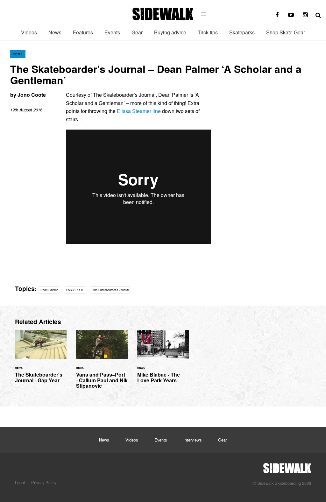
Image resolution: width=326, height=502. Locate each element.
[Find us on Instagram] (305, 15)
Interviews (192, 440)
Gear (137, 32)
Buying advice (170, 32)
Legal (20, 482)
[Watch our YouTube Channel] (291, 15)
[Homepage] (287, 466)
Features (83, 32)
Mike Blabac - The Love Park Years (163, 360)
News (54, 32)
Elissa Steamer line (139, 111)
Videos (29, 32)
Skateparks (242, 32)
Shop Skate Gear (285, 32)
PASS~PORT (75, 289)
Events (112, 32)
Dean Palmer (49, 289)
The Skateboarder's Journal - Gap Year (41, 360)
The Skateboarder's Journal (110, 289)
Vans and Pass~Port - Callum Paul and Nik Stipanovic (102, 363)
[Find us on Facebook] (277, 15)
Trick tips (208, 32)
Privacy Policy (43, 482)
